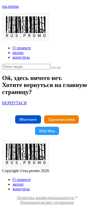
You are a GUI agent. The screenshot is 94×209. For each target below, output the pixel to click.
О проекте (22, 48)
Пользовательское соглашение (47, 202)
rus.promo (10, 6)
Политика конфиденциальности (46, 197)
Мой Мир (47, 131)
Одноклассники (61, 119)
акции (18, 52)
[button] (14, 103)
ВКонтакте (28, 119)
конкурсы (21, 57)
